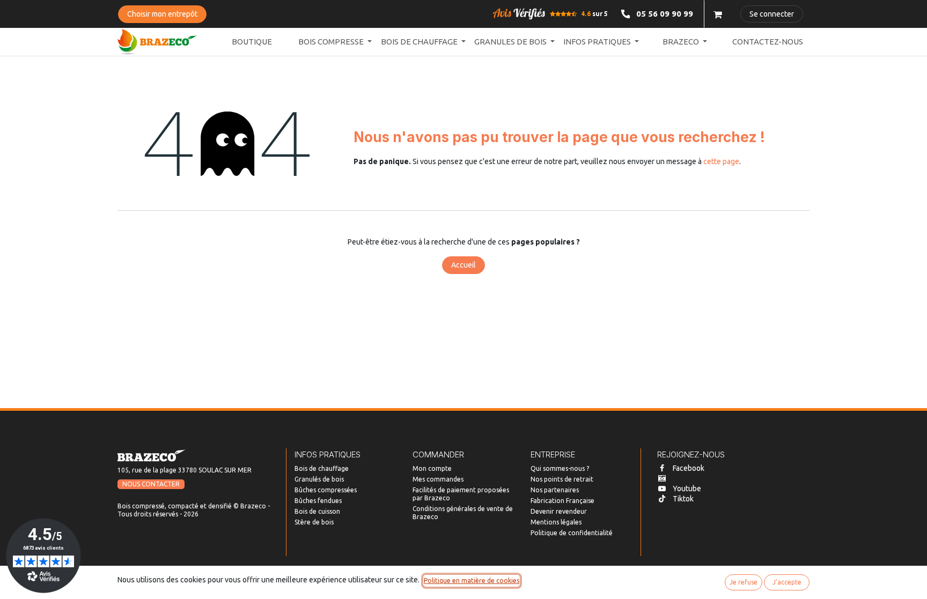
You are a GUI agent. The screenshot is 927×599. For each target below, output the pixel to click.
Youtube (687, 488)
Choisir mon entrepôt (162, 14)
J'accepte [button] (786, 582)
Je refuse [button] (743, 582)
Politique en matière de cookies (471, 580)
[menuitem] (251, 42)
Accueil (463, 265)
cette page (721, 161)
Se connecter (771, 14)
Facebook (688, 468)
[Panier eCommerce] (718, 14)
